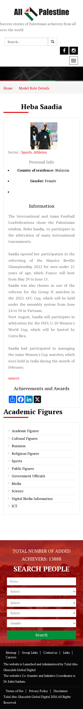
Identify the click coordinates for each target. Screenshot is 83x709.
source (13, 378)
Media (16, 483)
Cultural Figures (25, 438)
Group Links (30, 652)
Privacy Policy (38, 691)
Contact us (50, 652)
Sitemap (11, 652)
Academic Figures (25, 430)
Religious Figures (25, 453)
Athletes (40, 152)
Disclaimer (60, 691)
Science (18, 491)
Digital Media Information (32, 498)
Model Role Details (33, 88)
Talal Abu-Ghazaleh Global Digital (26, 697)
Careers (11, 657)
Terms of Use (15, 691)
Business (19, 446)
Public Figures (23, 468)
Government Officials (28, 476)
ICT (14, 506)
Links (66, 652)
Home (8, 88)
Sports (26, 152)
